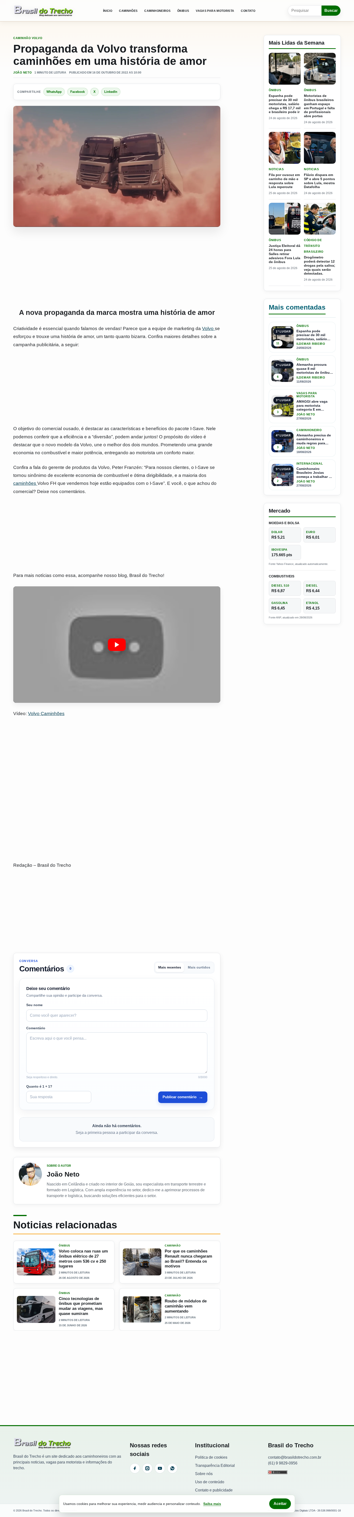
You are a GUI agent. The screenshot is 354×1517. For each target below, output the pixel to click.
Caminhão (22, 38)
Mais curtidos (199, 967)
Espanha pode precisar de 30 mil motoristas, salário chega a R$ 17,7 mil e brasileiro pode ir (285, 104)
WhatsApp (54, 92)
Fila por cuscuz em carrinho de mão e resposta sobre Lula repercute (284, 181)
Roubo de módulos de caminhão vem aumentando (186, 1306)
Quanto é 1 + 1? (39, 1086)
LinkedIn (110, 92)
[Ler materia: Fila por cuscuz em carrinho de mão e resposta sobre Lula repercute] (285, 148)
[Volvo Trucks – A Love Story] (116, 644)
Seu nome (34, 1005)
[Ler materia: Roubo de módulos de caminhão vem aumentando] (142, 1309)
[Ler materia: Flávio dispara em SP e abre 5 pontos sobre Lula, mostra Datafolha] (320, 148)
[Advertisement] (116, 267)
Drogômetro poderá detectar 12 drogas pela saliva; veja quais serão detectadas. (319, 265)
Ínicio (107, 11)
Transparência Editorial (215, 1465)
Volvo (208, 328)
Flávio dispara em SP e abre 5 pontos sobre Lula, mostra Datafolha (319, 181)
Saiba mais (212, 1504)
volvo (37, 38)
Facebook (77, 92)
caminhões (25, 483)
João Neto (22, 72)
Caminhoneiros (157, 11)
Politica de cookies (211, 1457)
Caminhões (128, 11)
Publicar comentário (183, 1097)
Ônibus (183, 11)
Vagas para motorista (215, 11)
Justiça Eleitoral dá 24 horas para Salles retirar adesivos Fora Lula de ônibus (284, 254)
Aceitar (280, 1504)
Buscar (331, 10)
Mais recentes (169, 967)
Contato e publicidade (214, 1490)
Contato (248, 11)
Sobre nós (204, 1474)
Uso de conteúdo (209, 1482)
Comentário (35, 1028)
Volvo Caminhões (46, 713)
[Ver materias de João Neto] (30, 1181)
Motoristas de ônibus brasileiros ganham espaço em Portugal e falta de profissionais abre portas (319, 106)
